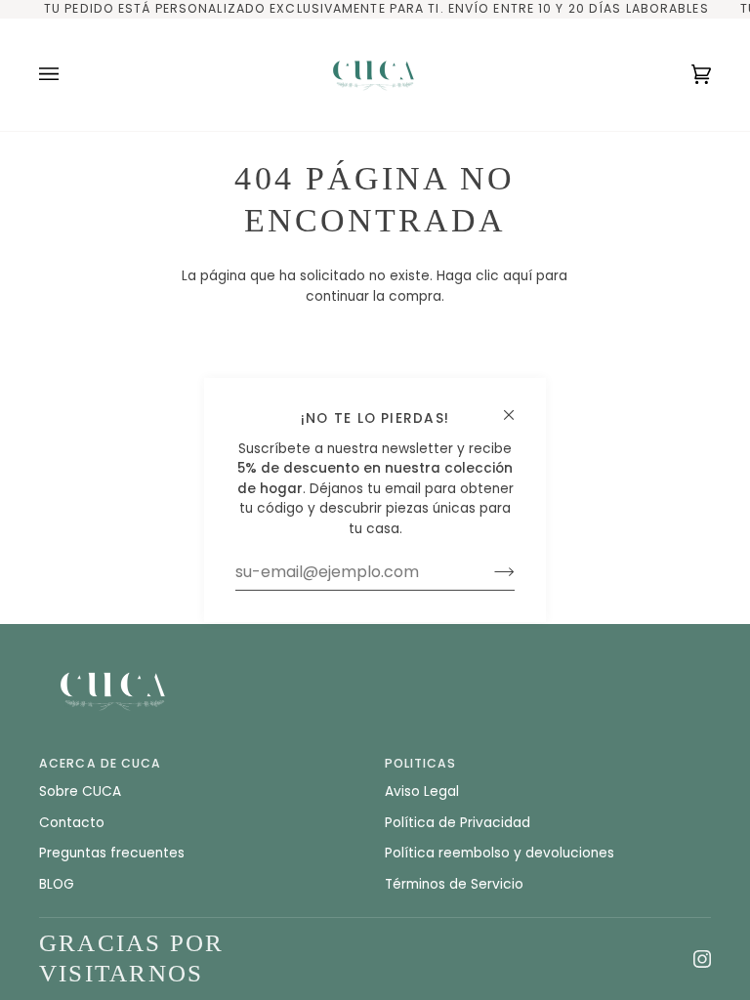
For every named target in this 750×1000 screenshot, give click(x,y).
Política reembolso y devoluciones (499, 853)
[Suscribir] (489, 572)
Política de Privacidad (457, 822)
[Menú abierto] (68, 75)
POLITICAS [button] (421, 763)
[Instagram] (702, 959)
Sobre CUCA (80, 791)
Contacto (71, 822)
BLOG (56, 884)
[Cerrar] (517, 407)
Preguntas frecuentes (112, 853)
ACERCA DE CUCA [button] (100, 763)
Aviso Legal (422, 791)
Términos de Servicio (454, 884)
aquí (517, 276)
